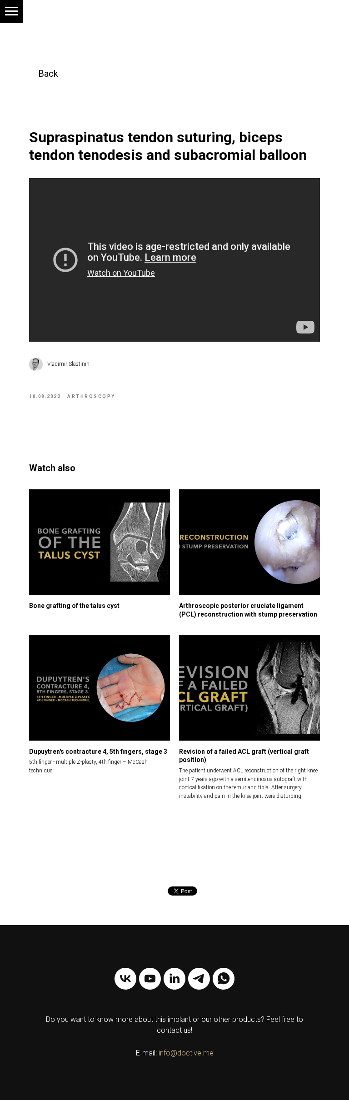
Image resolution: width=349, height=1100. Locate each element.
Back (48, 73)
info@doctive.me (186, 1053)
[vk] (125, 979)
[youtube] (150, 979)
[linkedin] (174, 979)
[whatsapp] (223, 979)
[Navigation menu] (11, 11)
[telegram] (199, 979)
